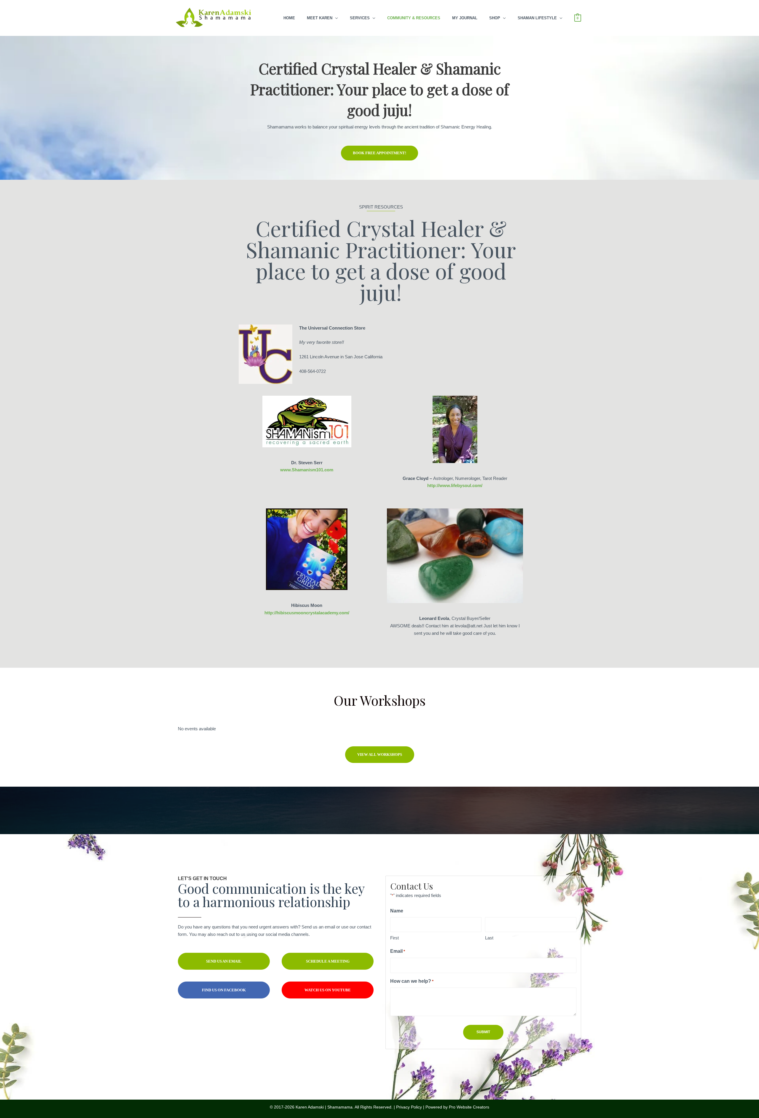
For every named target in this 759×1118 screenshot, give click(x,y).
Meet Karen (319, 18)
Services (360, 18)
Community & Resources (413, 18)
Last (489, 937)
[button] (379, 153)
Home (289, 18)
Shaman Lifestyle (537, 18)
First (394, 937)
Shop (494, 18)
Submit (483, 1032)
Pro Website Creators (469, 1107)
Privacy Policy (409, 1107)
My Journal (464, 18)
